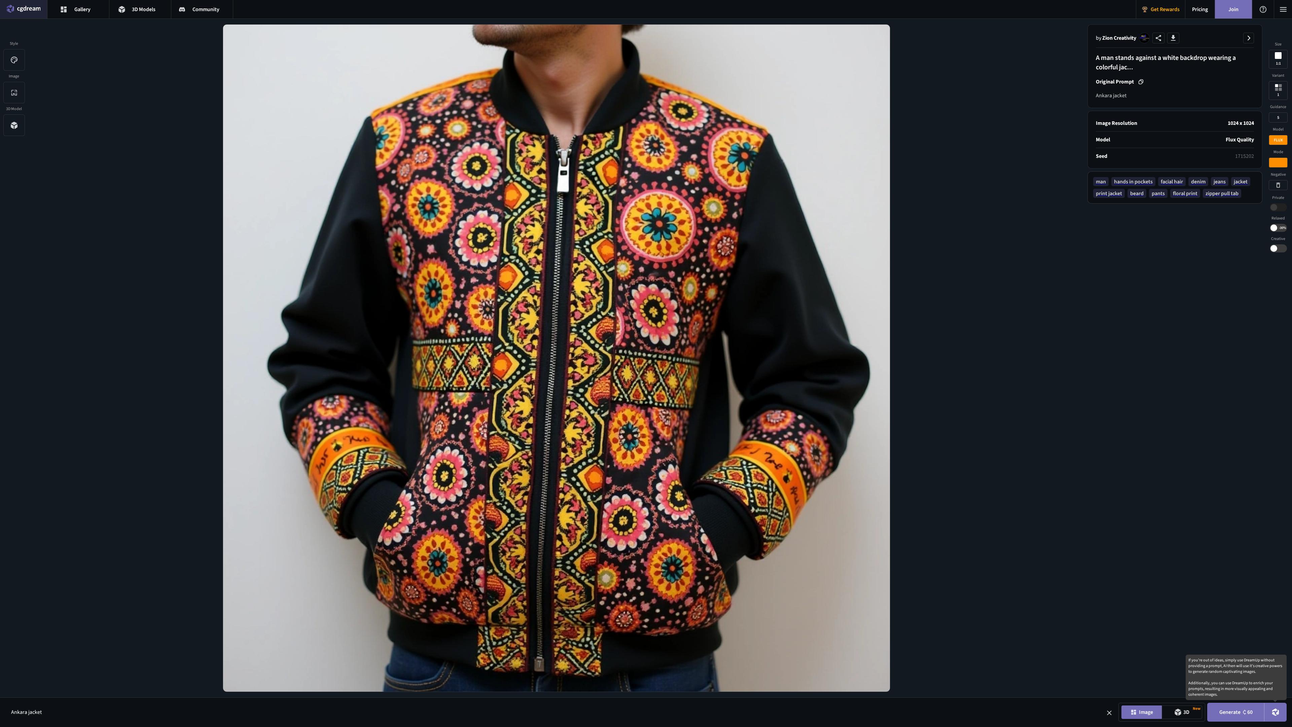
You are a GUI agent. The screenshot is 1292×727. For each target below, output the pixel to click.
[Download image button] (1173, 38)
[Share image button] (1158, 38)
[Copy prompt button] (1141, 81)
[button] (1109, 713)
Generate (1236, 712)
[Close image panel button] (1248, 38)
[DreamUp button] (1275, 712)
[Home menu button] (23, 9)
